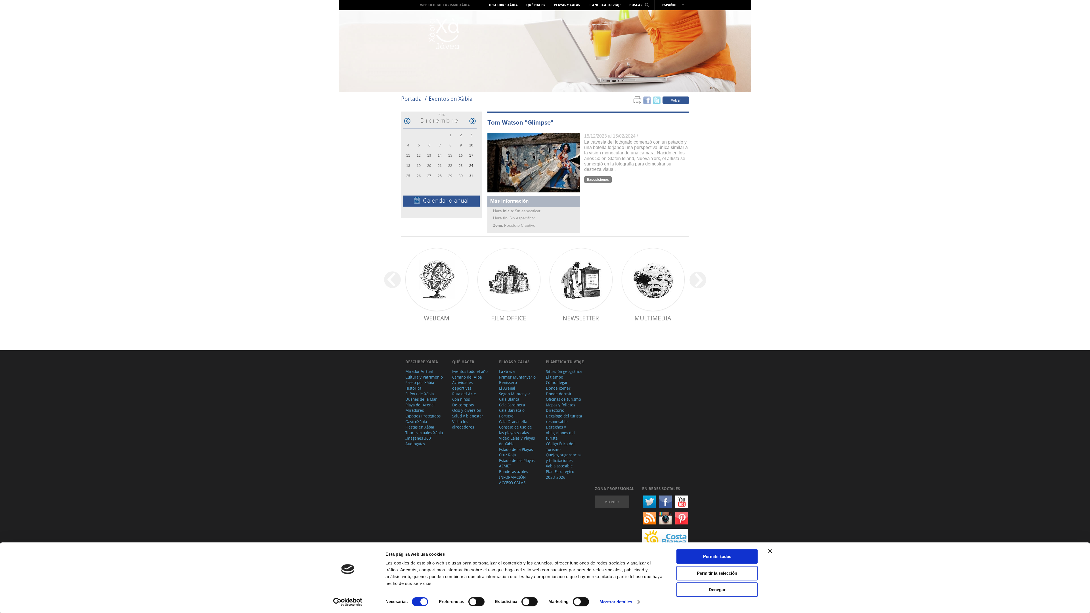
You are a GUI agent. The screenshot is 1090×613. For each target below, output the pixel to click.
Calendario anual (446, 200)
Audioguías (415, 443)
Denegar (717, 589)
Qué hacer (536, 5)
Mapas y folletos (560, 405)
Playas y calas (567, 5)
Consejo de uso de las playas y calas (515, 429)
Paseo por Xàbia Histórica (419, 385)
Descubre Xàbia (503, 5)
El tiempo (554, 377)
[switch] (476, 601)
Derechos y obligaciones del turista (560, 432)
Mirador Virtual (419, 371)
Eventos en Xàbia (451, 98)
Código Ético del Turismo (560, 446)
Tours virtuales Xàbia (424, 432)
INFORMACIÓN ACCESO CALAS (512, 480)
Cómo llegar (557, 382)
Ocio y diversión (466, 410)
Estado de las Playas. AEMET (517, 463)
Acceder (612, 501)
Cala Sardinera (512, 405)
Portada (411, 98)
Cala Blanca (509, 399)
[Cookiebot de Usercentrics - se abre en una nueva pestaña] (348, 602)
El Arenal (507, 388)
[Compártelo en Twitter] (657, 100)
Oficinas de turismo (563, 399)
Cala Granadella (513, 421)
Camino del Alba (467, 377)
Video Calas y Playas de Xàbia (517, 440)
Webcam (436, 318)
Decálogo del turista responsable (564, 418)
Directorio (555, 410)
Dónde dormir (559, 393)
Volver (676, 100)
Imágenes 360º (418, 438)
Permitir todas (717, 556)
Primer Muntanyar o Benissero (517, 379)
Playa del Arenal (420, 405)
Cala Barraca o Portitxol (512, 413)
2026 (441, 115)
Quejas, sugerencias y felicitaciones (563, 457)
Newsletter (581, 318)
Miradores (414, 410)
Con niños (461, 399)
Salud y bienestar (467, 416)
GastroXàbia (416, 421)
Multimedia (652, 318)
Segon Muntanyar (514, 393)
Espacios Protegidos (423, 416)
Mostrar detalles (616, 601)
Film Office (508, 318)
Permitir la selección (717, 573)
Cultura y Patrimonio (424, 377)
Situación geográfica (564, 371)
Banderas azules (513, 471)
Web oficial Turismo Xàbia (445, 5)
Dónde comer (558, 388)
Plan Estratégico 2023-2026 (560, 474)
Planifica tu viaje (604, 5)
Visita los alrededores (463, 424)
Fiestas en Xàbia (419, 427)
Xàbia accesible (559, 466)
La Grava (507, 371)
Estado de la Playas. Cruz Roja (516, 452)
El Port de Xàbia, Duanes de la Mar (421, 396)
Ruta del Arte (464, 393)
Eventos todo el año (470, 371)
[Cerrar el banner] (770, 551)
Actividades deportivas (462, 385)
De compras (463, 405)
